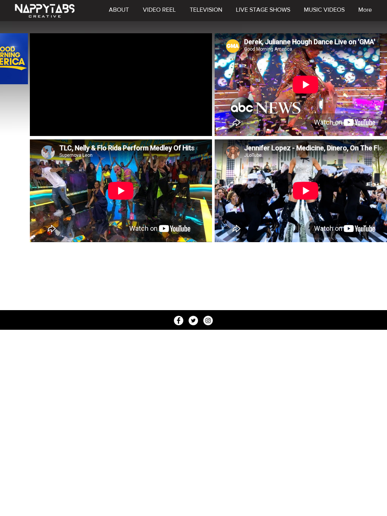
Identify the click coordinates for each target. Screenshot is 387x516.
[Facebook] (178, 320)
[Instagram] (208, 320)
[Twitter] (193, 320)
